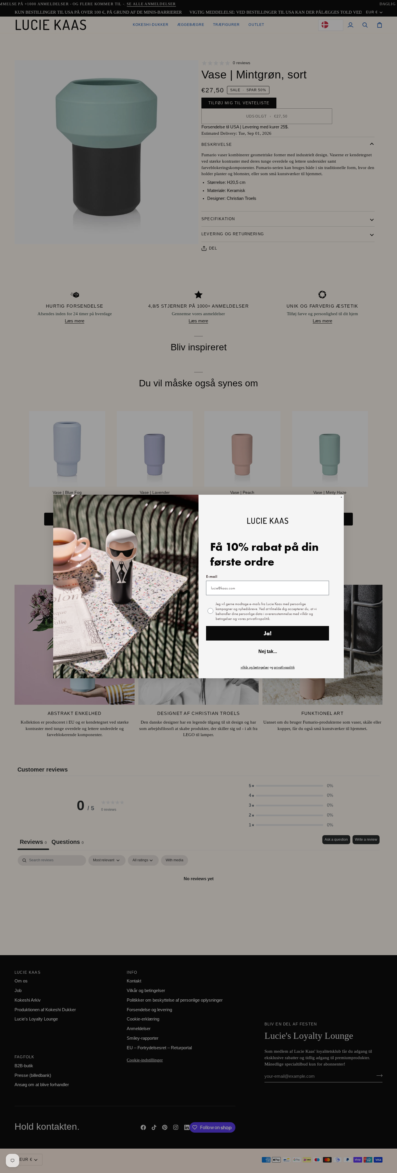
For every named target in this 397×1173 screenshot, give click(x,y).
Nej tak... (267, 651)
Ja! (268, 633)
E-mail (211, 576)
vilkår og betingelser (255, 667)
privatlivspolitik (284, 667)
